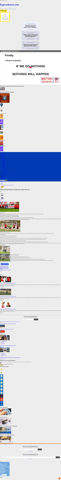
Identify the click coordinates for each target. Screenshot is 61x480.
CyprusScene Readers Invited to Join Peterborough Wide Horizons (10, 357)
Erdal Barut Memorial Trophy (4, 321)
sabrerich (1, 201)
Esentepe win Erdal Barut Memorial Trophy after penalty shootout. (8, 283)
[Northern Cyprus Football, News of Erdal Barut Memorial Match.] (5, 307)
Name (0, 362)
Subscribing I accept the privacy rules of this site (7, 364)
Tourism (3, 171)
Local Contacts (3, 157)
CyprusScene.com (9, 4)
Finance (3, 162)
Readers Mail (2, 175)
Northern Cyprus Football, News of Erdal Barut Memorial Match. (8, 309)
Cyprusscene (2, 153)
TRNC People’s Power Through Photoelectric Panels (8, 345)
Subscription (2, 178)
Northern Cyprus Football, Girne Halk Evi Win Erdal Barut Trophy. (8, 296)
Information (2, 156)
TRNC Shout (2, 176)
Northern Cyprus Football (16, 321)
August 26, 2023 (4, 201)
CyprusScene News (3, 354)
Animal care (4, 158)
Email (0, 363)
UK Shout (2, 177)
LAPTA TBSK (12, 321)
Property (4, 166)
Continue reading (30, 451)
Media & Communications (4, 355)
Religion (3, 167)
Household (4, 165)
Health (2, 154)
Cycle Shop (5, 170)
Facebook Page (10, 261)
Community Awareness (3, 341)
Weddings (4, 172)
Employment (4, 161)
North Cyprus (2, 342)
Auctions (4, 160)
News (2, 155)
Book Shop (5, 169)
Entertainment (2, 186)
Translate (5, 444)
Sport (2, 174)
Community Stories (3, 353)
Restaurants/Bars (5, 168)
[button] (5, 250)
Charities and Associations (6, 173)
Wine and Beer (5, 163)
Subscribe (36, 319)
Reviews (2, 187)
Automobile (4, 159)
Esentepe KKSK (9, 321)
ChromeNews (8, 442)
